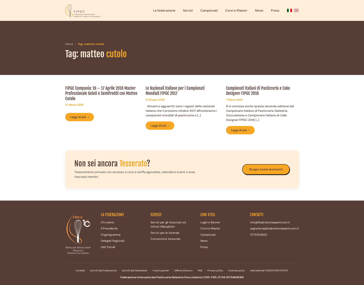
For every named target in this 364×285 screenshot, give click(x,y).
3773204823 (258, 235)
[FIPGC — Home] (82, 10)
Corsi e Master (236, 10)
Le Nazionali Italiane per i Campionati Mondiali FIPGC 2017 (175, 91)
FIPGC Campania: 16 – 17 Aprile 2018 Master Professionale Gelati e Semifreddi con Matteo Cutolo (101, 93)
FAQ (200, 270)
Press (275, 10)
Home (69, 44)
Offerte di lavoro (183, 270)
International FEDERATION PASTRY (269, 270)
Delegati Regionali (112, 241)
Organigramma (110, 235)
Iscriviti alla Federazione (103, 270)
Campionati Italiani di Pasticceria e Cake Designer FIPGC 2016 (258, 91)
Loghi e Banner (210, 222)
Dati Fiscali (108, 247)
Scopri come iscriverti (265, 169)
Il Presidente (109, 228)
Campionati (209, 10)
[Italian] (289, 10)
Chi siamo (107, 222)
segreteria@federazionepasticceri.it (274, 228)
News (259, 10)
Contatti (80, 270)
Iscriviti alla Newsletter (134, 270)
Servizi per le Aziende (165, 233)
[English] (296, 10)
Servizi (188, 10)
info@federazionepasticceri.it (270, 222)
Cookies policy (236, 270)
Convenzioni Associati (165, 239)
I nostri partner (160, 270)
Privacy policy (215, 270)
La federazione (164, 10)
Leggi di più (79, 117)
